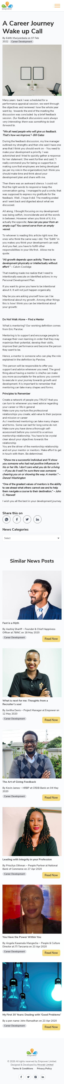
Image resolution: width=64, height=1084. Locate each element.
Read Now (51, 639)
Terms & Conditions (22, 1068)
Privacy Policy (44, 1068)
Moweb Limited (45, 1064)
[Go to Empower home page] (32, 1053)
